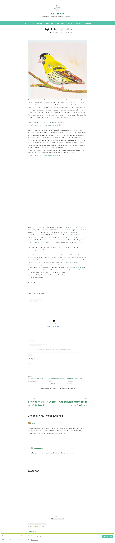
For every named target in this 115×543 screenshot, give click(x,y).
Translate (41, 526)
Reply (29, 441)
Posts (25, 23)
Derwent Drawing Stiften (75, 262)
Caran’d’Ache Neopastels (43, 242)
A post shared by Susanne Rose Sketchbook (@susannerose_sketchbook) (54, 349)
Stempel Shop (61, 23)
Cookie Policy (34, 540)
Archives (57, 516)
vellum (70, 227)
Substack (79, 23)
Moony (33, 423)
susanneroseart (45, 33)
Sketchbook (64, 33)
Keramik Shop (50, 23)
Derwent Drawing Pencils (73, 235)
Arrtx (57, 237)
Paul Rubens (49, 237)
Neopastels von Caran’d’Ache (75, 267)
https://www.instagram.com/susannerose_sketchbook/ (44, 125)
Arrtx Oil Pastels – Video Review (35, 378)
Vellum (73, 255)
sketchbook (40, 227)
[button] (29, 188)
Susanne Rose (57, 13)
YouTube (70, 23)
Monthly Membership (37, 23)
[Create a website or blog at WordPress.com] (35, 531)
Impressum (88, 23)
